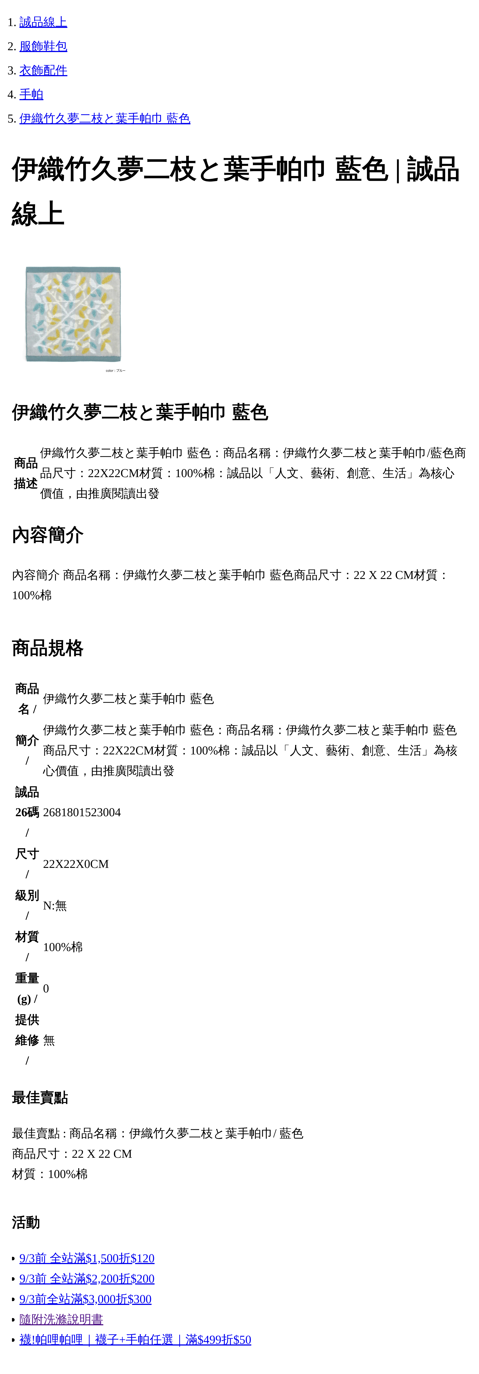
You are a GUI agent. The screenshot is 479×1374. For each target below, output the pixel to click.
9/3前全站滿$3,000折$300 (85, 1299)
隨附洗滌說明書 (61, 1319)
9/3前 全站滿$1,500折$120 (87, 1258)
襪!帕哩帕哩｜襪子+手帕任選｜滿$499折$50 (135, 1339)
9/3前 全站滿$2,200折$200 (87, 1278)
